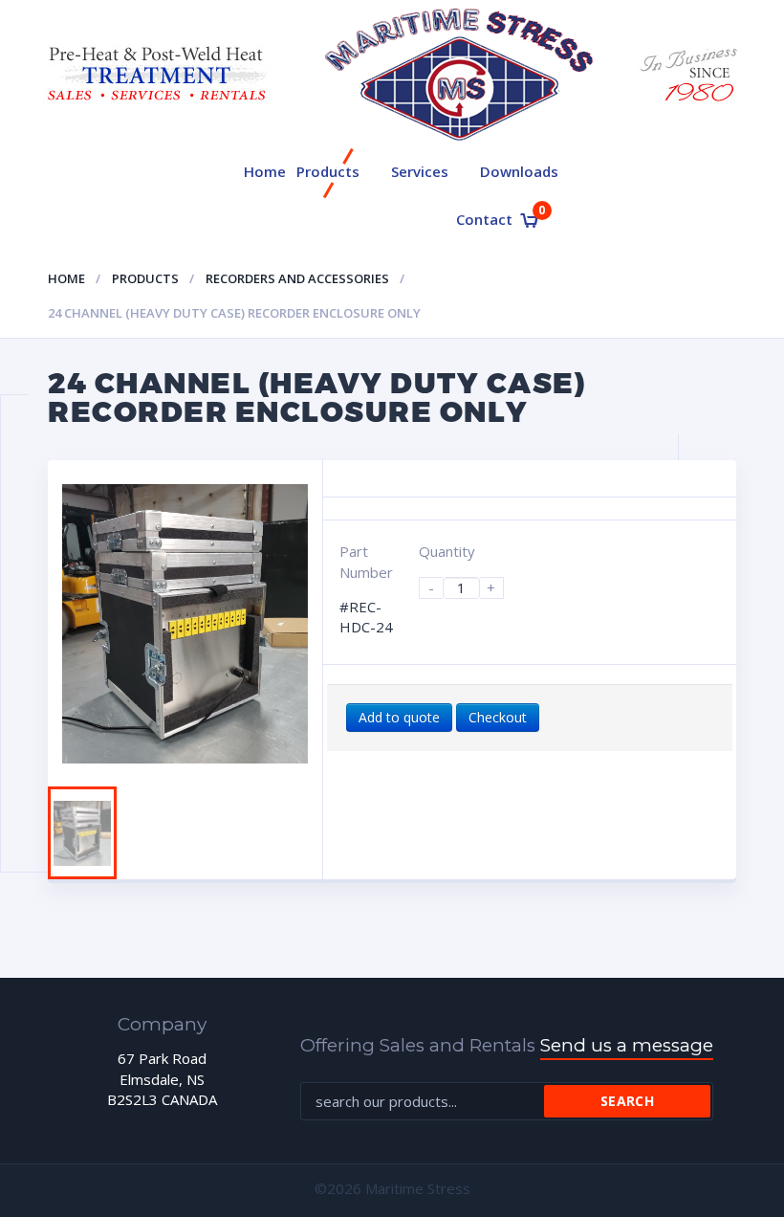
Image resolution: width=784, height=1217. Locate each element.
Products (327, 171)
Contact (484, 219)
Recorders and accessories (297, 278)
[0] (529, 220)
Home (265, 171)
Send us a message (626, 1045)
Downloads (519, 171)
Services (419, 171)
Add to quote (399, 717)
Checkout (497, 717)
